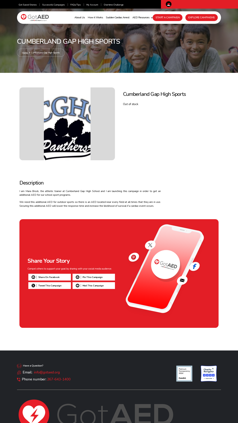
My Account (92, 4)
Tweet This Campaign (50, 285)
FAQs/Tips (75, 4)
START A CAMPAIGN (168, 17)
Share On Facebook (48, 268)
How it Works (95, 17)
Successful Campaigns (53, 4)
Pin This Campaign (48, 277)
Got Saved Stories (28, 4)
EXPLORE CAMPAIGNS (201, 17)
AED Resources (141, 17)
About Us (79, 17)
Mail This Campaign (49, 294)
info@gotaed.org (47, 372)
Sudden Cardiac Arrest (118, 17)
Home (25, 52)
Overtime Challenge (114, 4)
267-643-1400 (59, 379)
